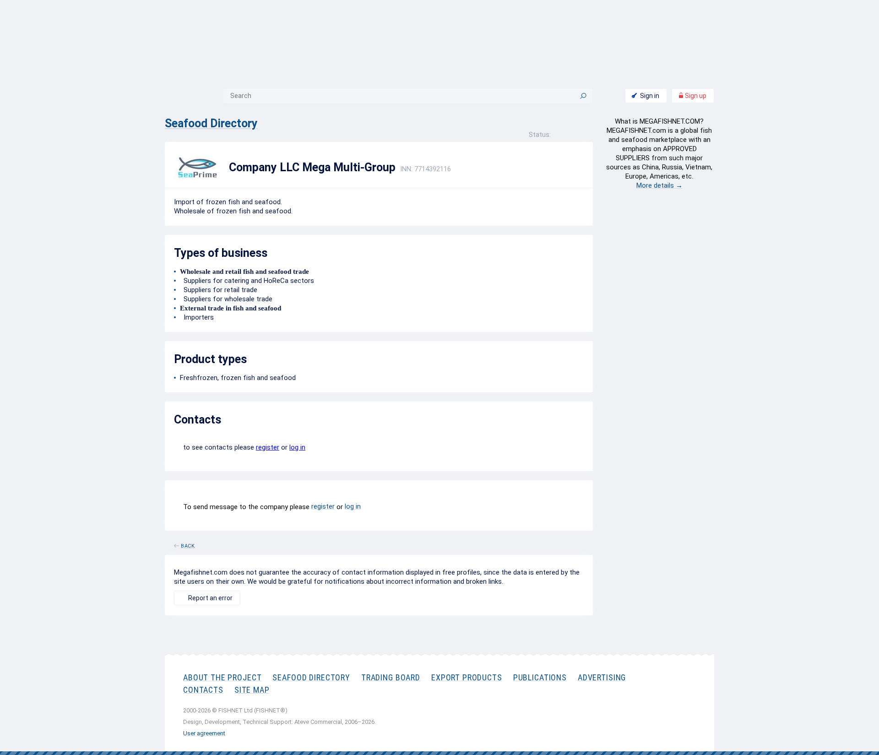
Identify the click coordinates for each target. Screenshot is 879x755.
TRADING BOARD (390, 677)
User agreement (204, 733)
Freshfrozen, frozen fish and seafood (238, 378)
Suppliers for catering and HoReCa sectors (247, 281)
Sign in (649, 95)
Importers (197, 317)
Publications (540, 677)
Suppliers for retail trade (218, 290)
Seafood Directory (211, 123)
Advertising (602, 677)
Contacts (203, 690)
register (267, 447)
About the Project (222, 677)
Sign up (695, 95)
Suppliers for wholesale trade (226, 299)
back (188, 544)
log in (297, 447)
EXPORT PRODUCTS (466, 677)
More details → (659, 185)
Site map (252, 690)
